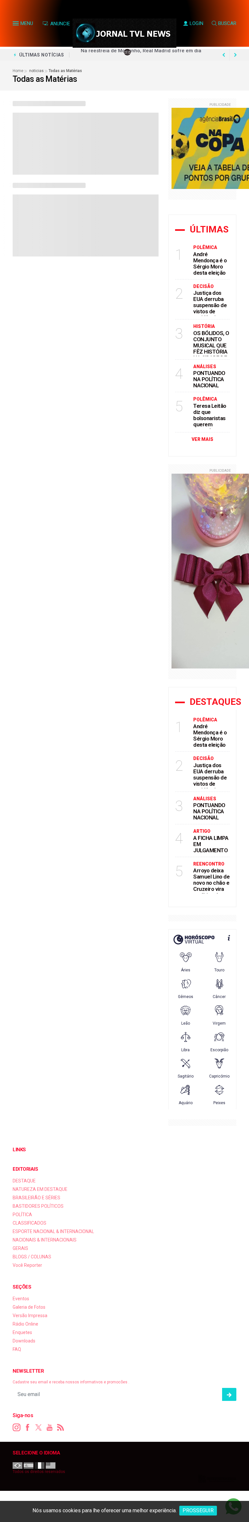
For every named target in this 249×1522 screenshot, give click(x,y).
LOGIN (196, 23)
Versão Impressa (30, 1315)
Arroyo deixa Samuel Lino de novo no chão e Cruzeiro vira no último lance (211, 882)
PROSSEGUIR (198, 1510)
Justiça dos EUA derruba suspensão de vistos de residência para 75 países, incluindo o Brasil (211, 314)
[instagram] (16, 1427)
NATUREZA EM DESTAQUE (40, 1189)
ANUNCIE (59, 24)
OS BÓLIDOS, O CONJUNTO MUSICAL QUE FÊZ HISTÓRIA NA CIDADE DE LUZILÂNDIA (211, 348)
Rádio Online (25, 1324)
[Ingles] (50, 1465)
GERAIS (20, 1248)
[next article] (224, 55)
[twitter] (38, 1427)
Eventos (21, 1298)
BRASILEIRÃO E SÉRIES (36, 1197)
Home (18, 71)
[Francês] (39, 1465)
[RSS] (61, 1427)
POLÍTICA (22, 1214)
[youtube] (49, 1427)
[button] (16, 24)
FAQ (17, 1349)
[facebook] (27, 1427)
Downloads (24, 1340)
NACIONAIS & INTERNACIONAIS (45, 1239)
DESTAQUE (24, 1180)
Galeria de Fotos (29, 1307)
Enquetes (22, 1332)
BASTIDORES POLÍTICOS (38, 1206)
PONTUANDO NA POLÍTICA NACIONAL (209, 379)
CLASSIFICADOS (29, 1223)
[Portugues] (17, 1465)
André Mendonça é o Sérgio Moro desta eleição (210, 263)
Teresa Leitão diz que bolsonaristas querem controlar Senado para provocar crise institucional (211, 427)
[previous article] (235, 55)
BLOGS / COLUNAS (32, 1256)
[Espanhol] (28, 1465)
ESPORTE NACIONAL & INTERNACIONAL (53, 1231)
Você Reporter (27, 1265)
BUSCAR (227, 23)
